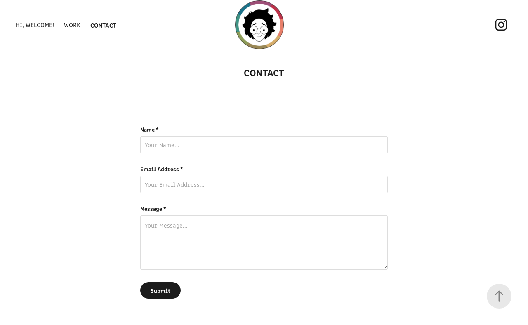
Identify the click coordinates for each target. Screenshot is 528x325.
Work (72, 24)
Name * (149, 129)
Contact (103, 24)
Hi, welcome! (35, 24)
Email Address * (161, 169)
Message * (153, 208)
